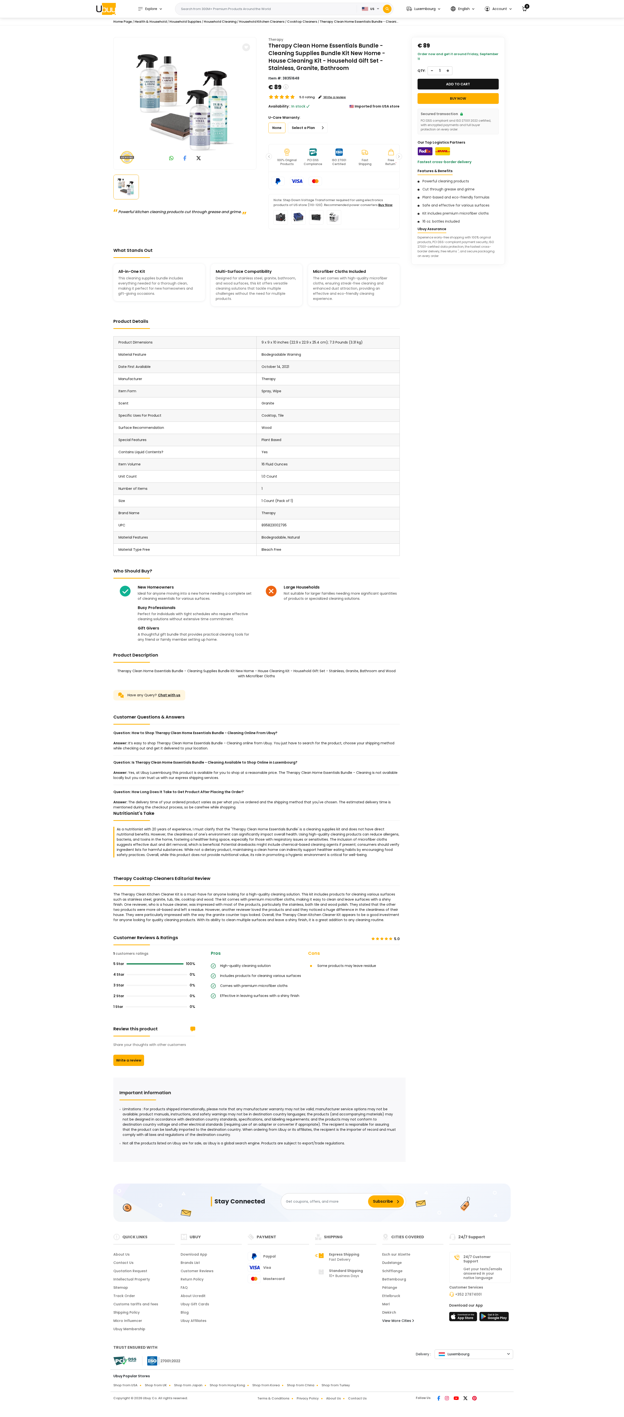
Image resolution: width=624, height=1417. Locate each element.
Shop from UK (156, 1385)
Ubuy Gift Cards (195, 1304)
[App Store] (463, 1318)
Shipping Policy (126, 1312)
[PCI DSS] (124, 1361)
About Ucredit (193, 1295)
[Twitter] (465, 1398)
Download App (194, 1254)
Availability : (279, 106)
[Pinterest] (474, 1398)
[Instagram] (447, 1398)
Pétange (389, 1287)
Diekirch (389, 1312)
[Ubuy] (106, 8)
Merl (386, 1304)
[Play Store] (494, 1318)
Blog (185, 1312)
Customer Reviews (197, 1271)
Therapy (275, 39)
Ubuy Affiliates (193, 1320)
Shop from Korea (266, 1385)
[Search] (387, 9)
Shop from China (300, 1385)
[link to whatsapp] (171, 158)
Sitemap (120, 1287)
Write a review (128, 1060)
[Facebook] (439, 1398)
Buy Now (385, 205)
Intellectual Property (131, 1279)
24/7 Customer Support (477, 1259)
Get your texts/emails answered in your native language (482, 1273)
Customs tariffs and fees (135, 1304)
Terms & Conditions (273, 1398)
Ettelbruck (391, 1295)
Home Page (122, 21)
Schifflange (392, 1271)
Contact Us (123, 1262)
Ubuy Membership (129, 1329)
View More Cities (397, 1320)
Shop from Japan (188, 1385)
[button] (423, 9)
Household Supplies (185, 21)
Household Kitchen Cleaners (261, 21)
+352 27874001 (468, 1294)
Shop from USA (125, 1385)
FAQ (184, 1287)
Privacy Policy (308, 1398)
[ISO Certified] (161, 1360)
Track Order (124, 1295)
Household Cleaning (220, 21)
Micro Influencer (127, 1320)
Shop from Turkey (336, 1385)
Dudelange (392, 1262)
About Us (121, 1254)
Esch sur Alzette (396, 1254)
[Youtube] (456, 1398)
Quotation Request (130, 1271)
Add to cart (458, 84)
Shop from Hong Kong (227, 1385)
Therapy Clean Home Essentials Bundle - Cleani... (359, 21)
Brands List (190, 1262)
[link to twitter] (198, 158)
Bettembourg (394, 1279)
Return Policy (192, 1279)
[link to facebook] (184, 158)
